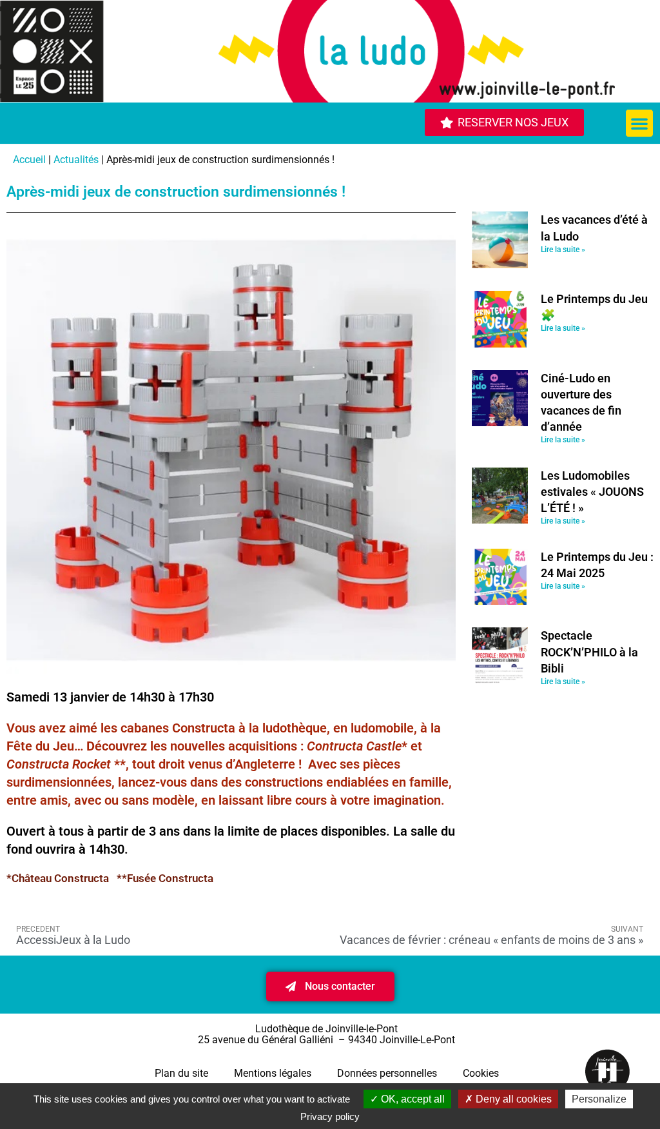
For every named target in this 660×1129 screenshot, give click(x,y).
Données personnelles (387, 1073)
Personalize (599, 1099)
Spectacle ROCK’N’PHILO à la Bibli (589, 651)
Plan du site (181, 1073)
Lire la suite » (563, 249)
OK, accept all (411, 1099)
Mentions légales (272, 1073)
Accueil (29, 159)
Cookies (481, 1073)
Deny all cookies (512, 1099)
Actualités (76, 159)
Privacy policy (330, 1116)
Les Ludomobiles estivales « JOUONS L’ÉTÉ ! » (592, 492)
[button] (639, 123)
